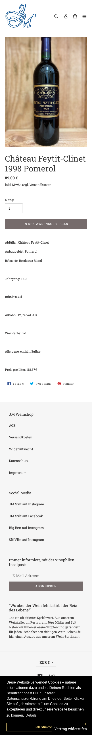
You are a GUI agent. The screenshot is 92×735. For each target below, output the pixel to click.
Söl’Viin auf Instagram (26, 539)
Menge (10, 200)
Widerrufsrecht (21, 449)
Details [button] (31, 715)
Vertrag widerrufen (70, 728)
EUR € (45, 662)
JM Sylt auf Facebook (26, 516)
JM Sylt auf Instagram (26, 504)
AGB (12, 425)
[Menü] (84, 16)
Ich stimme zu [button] (46, 727)
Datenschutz (19, 460)
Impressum (18, 472)
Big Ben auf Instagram (26, 527)
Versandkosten (40, 184)
